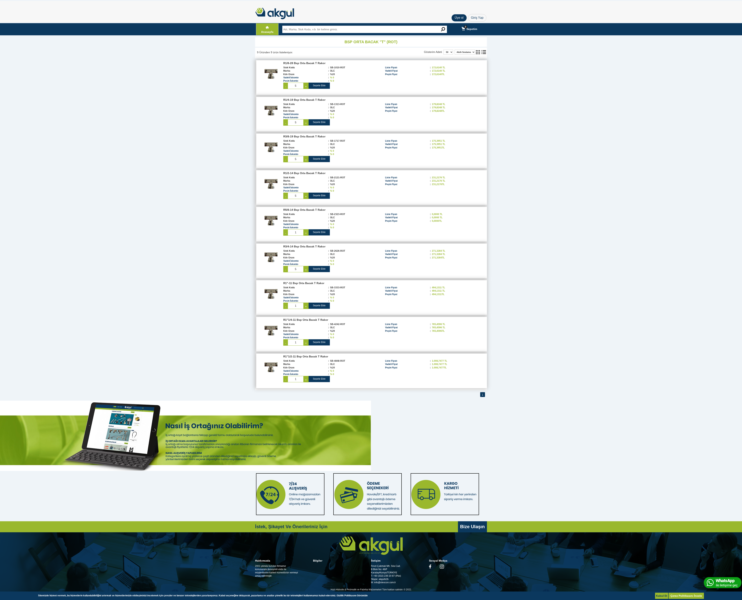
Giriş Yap (477, 17)
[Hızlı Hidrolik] (277, 12)
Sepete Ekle (319, 85)
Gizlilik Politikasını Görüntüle (352, 595)
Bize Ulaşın (472, 526)
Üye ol (459, 17)
